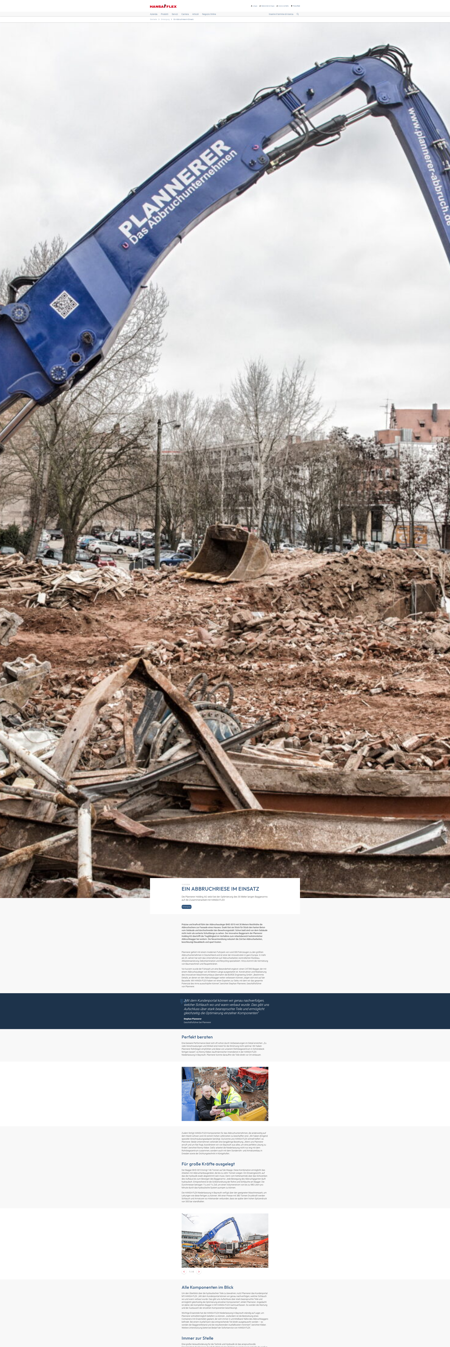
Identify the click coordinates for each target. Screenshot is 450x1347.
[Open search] (284, 14)
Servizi (175, 14)
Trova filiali (296, 6)
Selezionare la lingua (267, 6)
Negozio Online (209, 14)
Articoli (195, 14)
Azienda (153, 14)
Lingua (255, 6)
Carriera (185, 14)
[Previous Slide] (184, 1271)
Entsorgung (165, 19)
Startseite (153, 19)
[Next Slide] (199, 1271)
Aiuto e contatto (284, 6)
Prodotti (164, 14)
